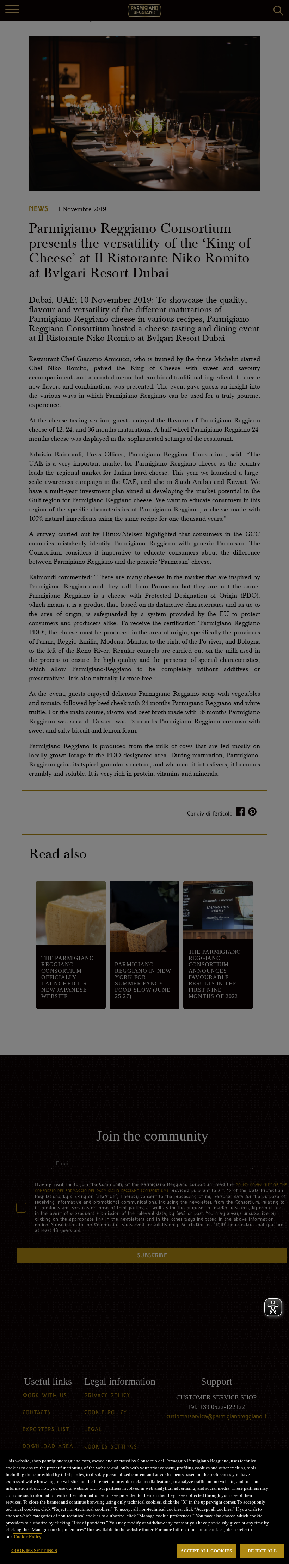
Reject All (262, 1550)
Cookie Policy (28, 1536)
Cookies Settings (34, 1550)
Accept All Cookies (206, 1550)
